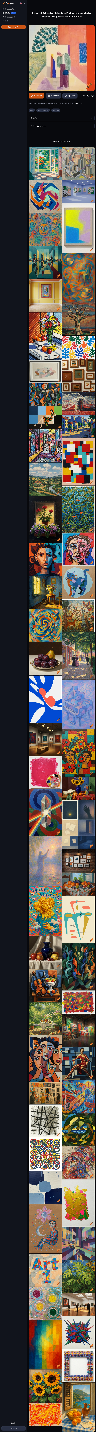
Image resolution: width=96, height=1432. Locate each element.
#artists (56, 110)
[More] (84, 96)
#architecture (43, 110)
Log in (13, 1423)
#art (31, 110)
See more (78, 104)
